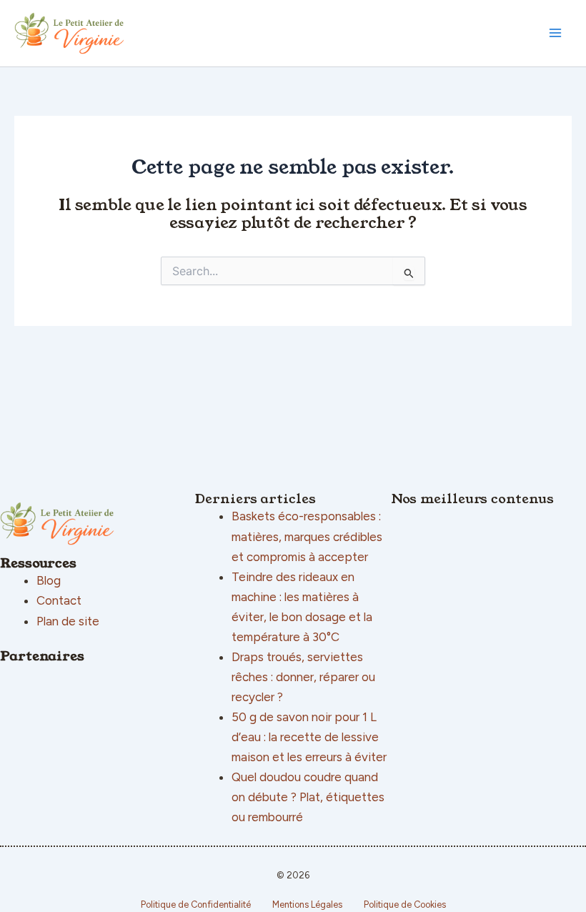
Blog (48, 580)
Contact (58, 600)
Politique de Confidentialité (196, 904)
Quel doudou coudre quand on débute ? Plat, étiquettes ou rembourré (308, 797)
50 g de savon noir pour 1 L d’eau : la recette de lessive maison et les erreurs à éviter (309, 737)
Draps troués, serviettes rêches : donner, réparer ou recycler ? (303, 677)
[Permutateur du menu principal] (556, 33)
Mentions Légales (307, 904)
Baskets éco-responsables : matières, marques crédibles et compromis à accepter (307, 536)
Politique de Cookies (405, 904)
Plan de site (67, 621)
